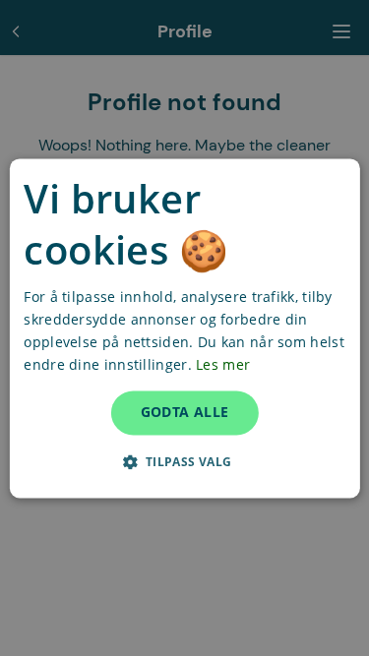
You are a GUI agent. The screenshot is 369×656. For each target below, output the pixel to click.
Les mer (223, 364)
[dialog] (184, 328)
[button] (184, 461)
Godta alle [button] (185, 411)
